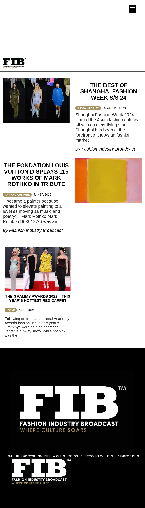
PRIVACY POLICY (94, 456)
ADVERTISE (44, 456)
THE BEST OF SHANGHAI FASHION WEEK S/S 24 (108, 91)
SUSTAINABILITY (88, 108)
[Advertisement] (72, 26)
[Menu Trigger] (132, 9)
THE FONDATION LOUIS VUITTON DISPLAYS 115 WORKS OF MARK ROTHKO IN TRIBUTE (36, 174)
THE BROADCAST (25, 456)
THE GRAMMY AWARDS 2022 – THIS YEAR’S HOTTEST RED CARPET (37, 298)
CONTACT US (74, 456)
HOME (9, 456)
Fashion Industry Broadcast (108, 149)
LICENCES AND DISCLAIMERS (122, 456)
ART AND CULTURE (17, 194)
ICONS (11, 310)
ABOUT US (59, 456)
